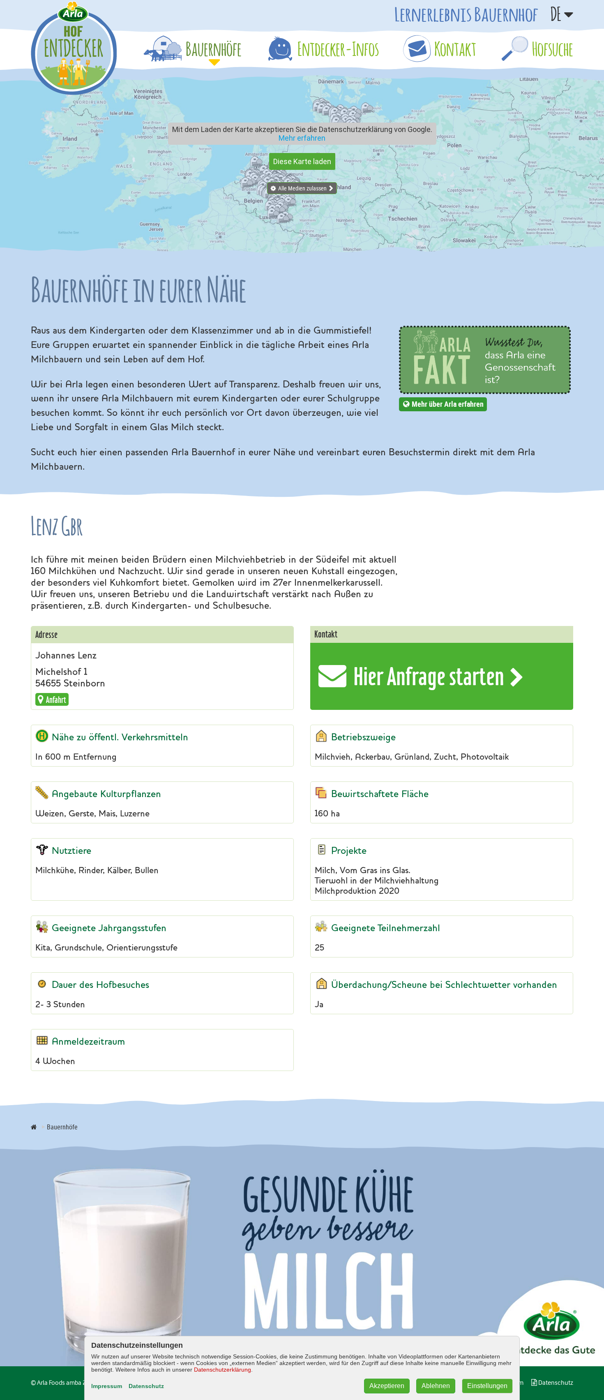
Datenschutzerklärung (222, 1369)
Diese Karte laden (302, 161)
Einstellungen (487, 1385)
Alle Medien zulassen (302, 188)
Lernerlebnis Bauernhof (466, 14)
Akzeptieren (386, 1385)
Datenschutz (146, 1386)
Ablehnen (436, 1385)
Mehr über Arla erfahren (448, 404)
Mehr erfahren (302, 138)
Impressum (106, 1386)
